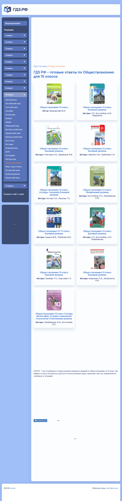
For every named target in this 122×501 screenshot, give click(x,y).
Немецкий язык (12, 126)
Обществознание (13, 163)
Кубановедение (12, 174)
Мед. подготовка (13, 167)
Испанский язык (12, 170)
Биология (9, 141)
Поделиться (41, 421)
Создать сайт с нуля (14, 194)
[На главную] (16, 12)
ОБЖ (7, 152)
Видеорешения (12, 23)
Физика (8, 118)
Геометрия (10, 115)
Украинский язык (13, 133)
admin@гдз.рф (112, 488)
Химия (8, 122)
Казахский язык (12, 178)
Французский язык (13, 137)
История (9, 144)
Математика (11, 100)
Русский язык (11, 107)
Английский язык (13, 103)
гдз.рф (12, 488)
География (10, 155)
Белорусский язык (13, 129)
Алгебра (9, 111)
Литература (10, 159)
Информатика (11, 148)
